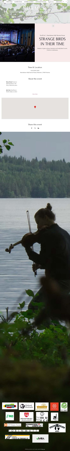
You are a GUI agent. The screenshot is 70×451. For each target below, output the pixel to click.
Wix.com (43, 449)
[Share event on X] (35, 128)
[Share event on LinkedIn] (38, 128)
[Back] (53, 26)
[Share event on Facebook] (31, 128)
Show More (35, 94)
